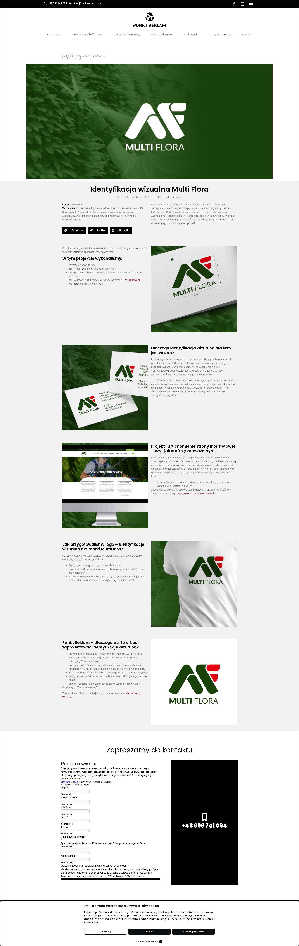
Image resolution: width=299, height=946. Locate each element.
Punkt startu (54, 34)
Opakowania (190, 34)
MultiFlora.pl (132, 280)
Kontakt (247, 34)
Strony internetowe (220, 34)
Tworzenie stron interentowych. (195, 493)
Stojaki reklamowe (161, 34)
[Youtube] (251, 4)
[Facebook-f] (234, 4)
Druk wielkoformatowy (126, 34)
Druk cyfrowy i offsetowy (87, 34)
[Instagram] (242, 4)
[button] (74, 230)
